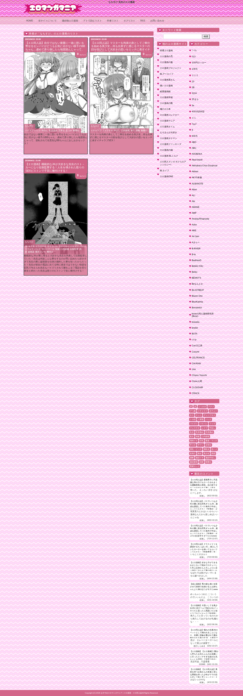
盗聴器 (31, 252)
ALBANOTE (197, 184)
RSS (142, 20)
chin (194, 369)
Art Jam (195, 236)
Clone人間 (197, 381)
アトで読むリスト (92, 20)
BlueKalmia (197, 302)
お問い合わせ (157, 20)
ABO (194, 142)
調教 (138, 130)
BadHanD (196, 260)
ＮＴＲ (31, 246)
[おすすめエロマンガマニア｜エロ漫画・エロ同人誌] (53, 5)
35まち (195, 99)
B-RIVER (196, 249)
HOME (29, 20)
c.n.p (194, 340)
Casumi (195, 352)
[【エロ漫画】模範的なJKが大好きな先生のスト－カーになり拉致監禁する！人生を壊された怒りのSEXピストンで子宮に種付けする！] (55, 214)
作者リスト (112, 20)
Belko (194, 272)
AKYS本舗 (197, 177)
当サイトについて (47, 20)
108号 (195, 69)
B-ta (194, 254)
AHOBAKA (197, 154)
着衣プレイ (40, 252)
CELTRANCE (198, 358)
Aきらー (196, 242)
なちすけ (29, 126)
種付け (50, 252)
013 (194, 57)
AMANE (195, 207)
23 (193, 82)
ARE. (194, 230)
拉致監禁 (74, 249)
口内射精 (125, 130)
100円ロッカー (199, 63)
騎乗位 (76, 130)
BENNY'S (196, 278)
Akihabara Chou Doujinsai (204, 166)
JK (26, 246)
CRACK (195, 393)
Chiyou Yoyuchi (199, 375)
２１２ (195, 75)
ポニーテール (48, 249)
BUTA (194, 334)
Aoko (194, 225)
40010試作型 (198, 111)
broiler (195, 328)
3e (193, 105)
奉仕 (133, 130)
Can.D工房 (197, 346)
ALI (193, 195)
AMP (194, 213)
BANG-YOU (197, 266)
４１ (194, 118)
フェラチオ (107, 130)
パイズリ (29, 130)
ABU (194, 148)
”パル (194, 50)
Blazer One (197, 296)
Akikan (195, 171)
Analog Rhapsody (200, 219)
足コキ (69, 130)
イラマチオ (41, 246)
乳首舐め (53, 130)
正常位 (61, 130)
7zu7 (194, 124)
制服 (57, 249)
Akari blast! (197, 160)
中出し (45, 130)
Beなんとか (197, 284)
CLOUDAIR (197, 387)
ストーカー (64, 246)
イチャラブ (96, 130)
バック (37, 130)
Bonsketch (197, 308)
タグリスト (129, 20)
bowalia (195, 322)
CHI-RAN (196, 363)
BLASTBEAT (198, 290)
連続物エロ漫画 (70, 20)
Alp (193, 201)
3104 (194, 93)
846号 (195, 136)
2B (193, 87)
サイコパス (52, 246)
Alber (194, 189)
